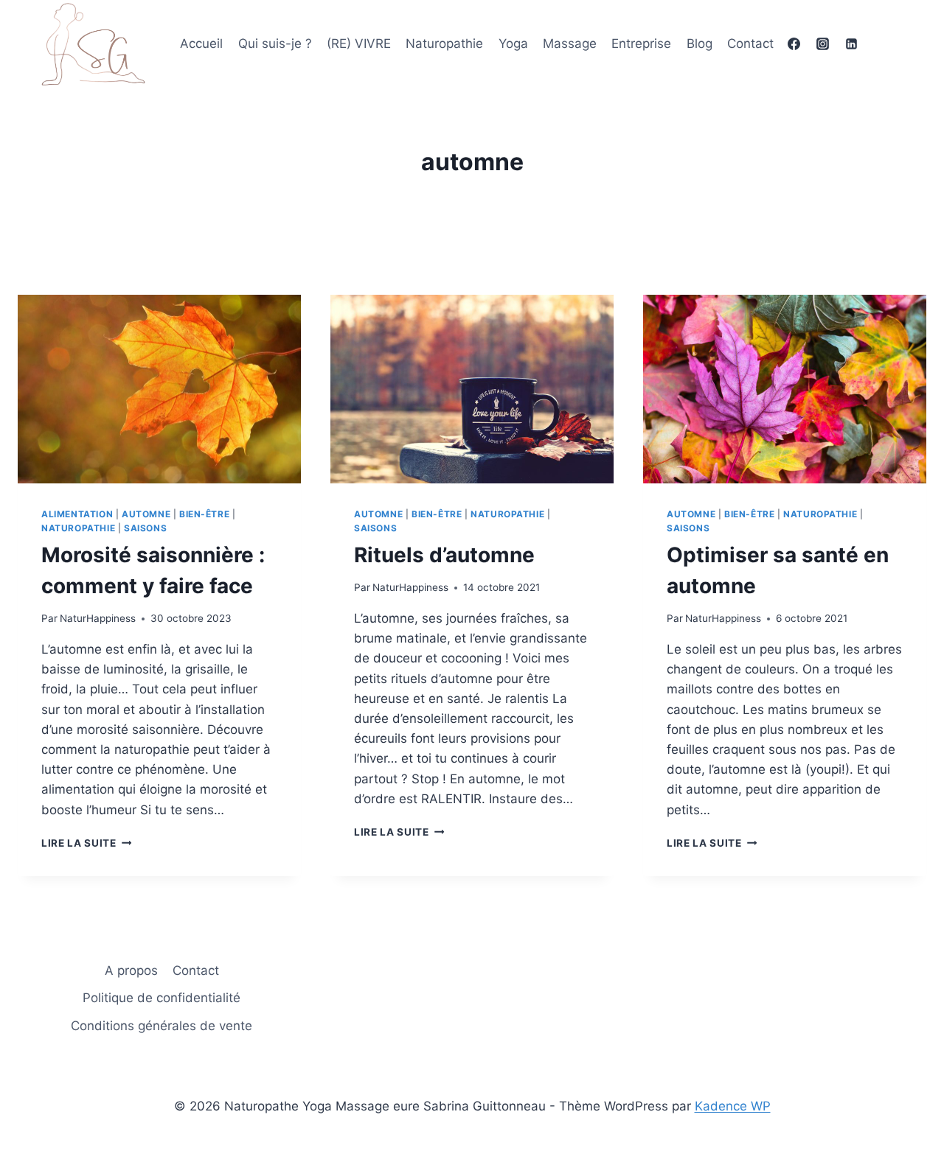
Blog (699, 43)
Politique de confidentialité (161, 997)
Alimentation (77, 513)
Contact (750, 43)
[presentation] (159, 389)
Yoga (513, 43)
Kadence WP (733, 1106)
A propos (131, 970)
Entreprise (641, 43)
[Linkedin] (851, 44)
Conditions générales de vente (161, 1025)
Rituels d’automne (444, 554)
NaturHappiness (98, 618)
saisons (145, 527)
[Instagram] (822, 44)
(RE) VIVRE (359, 43)
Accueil (201, 43)
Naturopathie (444, 43)
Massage (570, 43)
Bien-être (204, 513)
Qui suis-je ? (275, 43)
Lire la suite (86, 843)
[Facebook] (793, 44)
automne (146, 513)
